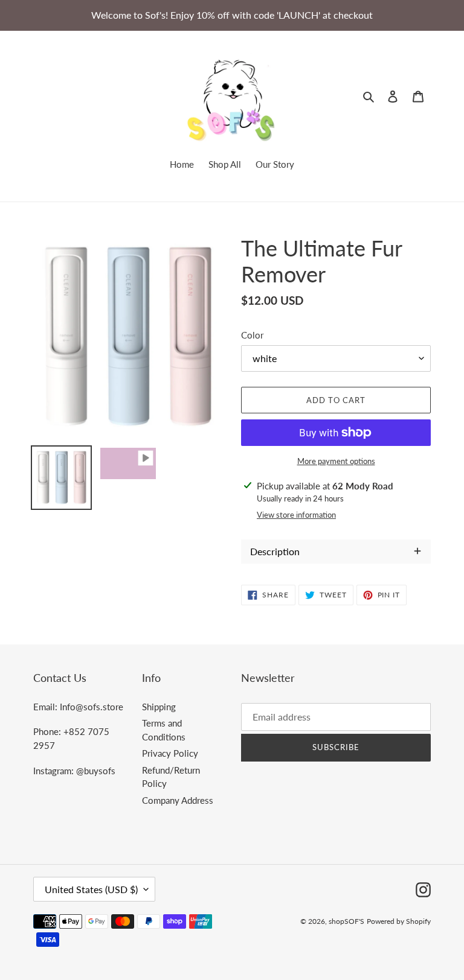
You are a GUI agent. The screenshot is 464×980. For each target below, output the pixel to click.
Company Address (177, 800)
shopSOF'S (346, 921)
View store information (296, 515)
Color (252, 334)
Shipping (159, 706)
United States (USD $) (91, 889)
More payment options (336, 461)
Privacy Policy (170, 753)
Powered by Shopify (399, 921)
